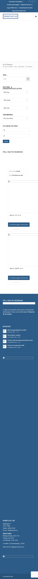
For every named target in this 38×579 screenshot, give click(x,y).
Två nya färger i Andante (13, 335)
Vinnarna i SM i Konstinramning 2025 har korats (20, 340)
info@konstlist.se (12, 530)
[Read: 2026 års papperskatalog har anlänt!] (4, 331)
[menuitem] (15, 1)
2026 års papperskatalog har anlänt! (16, 330)
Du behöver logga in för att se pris (19, 224)
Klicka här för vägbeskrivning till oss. (14, 547)
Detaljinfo (17, 229)
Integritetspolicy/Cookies (25, 7)
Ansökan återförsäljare (13, 4)
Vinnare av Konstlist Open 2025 (15, 345)
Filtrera (6, 141)
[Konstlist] (16, 16)
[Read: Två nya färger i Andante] (4, 336)
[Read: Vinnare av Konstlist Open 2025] (4, 346)
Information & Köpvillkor (15, 1)
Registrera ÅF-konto (26, 4)
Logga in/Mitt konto (12, 7)
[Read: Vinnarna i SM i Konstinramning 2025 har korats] (4, 341)
